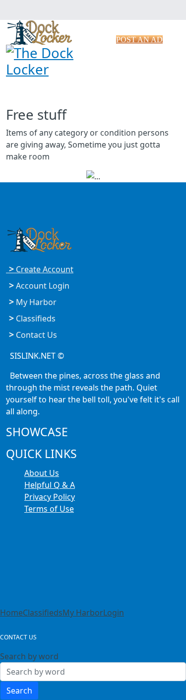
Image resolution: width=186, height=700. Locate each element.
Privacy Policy (49, 496)
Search (19, 690)
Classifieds (42, 612)
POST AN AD (139, 39)
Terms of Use (49, 508)
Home (11, 612)
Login (113, 612)
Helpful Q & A (49, 484)
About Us (41, 472)
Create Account (41, 269)
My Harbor (82, 612)
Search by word (29, 656)
